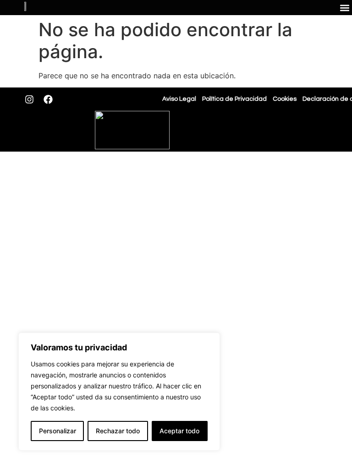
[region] (119, 392)
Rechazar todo (118, 431)
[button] (344, 7)
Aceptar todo (179, 431)
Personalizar (57, 431)
